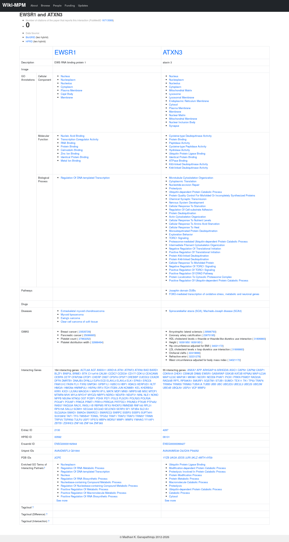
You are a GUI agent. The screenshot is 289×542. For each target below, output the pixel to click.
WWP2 (129, 419)
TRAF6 (259, 380)
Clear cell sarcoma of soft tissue (79, 321)
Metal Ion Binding (71, 160)
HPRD (29, 41)
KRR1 (57, 391)
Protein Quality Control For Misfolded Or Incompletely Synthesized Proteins (212, 195)
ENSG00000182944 (65, 444)
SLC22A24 (60, 412)
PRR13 (99, 402)
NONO (154, 395)
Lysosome (175, 94)
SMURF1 (198, 380)
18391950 (184, 342)
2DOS (181, 457)
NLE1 (147, 395)
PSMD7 (245, 377)
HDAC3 (132, 384)
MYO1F (82, 395)
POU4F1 (59, 402)
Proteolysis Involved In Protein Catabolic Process (197, 471)
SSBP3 (136, 412)
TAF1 (69, 416)
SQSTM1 (209, 380)
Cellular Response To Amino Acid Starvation (194, 224)
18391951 (196, 342)
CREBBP (133, 377)
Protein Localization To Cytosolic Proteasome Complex (200, 277)
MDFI (117, 391)
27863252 (84, 338)
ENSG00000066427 (174, 444)
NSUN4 (66, 398)
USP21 (187, 387)
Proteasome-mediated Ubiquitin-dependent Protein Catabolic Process (208, 241)
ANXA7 (191, 370)
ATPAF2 (129, 370)
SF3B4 (135, 409)
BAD (146, 370)
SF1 (128, 409)
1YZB (166, 457)
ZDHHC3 (68, 423)
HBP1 (124, 384)
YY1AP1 (149, 419)
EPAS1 (138, 380)
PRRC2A (108, 402)
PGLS (114, 398)
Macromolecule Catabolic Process (188, 482)
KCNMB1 (129, 387)
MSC (145, 391)
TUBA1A (197, 384)
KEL (137, 387)
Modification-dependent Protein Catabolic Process (197, 468)
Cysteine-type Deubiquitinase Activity (190, 136)
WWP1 (120, 419)
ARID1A (112, 370)
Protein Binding (69, 146)
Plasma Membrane (71, 90)
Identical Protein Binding (74, 157)
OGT (83, 398)
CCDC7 (112, 373)
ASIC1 (233, 370)
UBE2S (248, 384)
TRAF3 (130, 416)
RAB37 (58, 405)
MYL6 (74, 395)
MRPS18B (135, 391)
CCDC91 (122, 373)
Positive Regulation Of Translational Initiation (194, 252)
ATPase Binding (178, 160)
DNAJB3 (78, 380)
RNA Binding (68, 143)
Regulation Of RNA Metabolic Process (82, 468)
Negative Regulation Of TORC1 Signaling (192, 266)
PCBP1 (91, 398)
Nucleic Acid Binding (72, 136)
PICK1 (229, 377)
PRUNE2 (132, 402)
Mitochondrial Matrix (180, 90)
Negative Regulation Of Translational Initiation (195, 248)
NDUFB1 (121, 395)
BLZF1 (58, 373)
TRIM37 (139, 416)
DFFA (57, 380)
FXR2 (83, 384)
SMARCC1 (93, 412)
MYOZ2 (92, 395)
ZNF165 (78, 423)
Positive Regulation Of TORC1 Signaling (192, 270)
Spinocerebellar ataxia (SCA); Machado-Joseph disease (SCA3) (205, 311)
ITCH (106, 387)
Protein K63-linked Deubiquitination (189, 255)
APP (199, 370)
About (34, 5)
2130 (57, 430)
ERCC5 (147, 380)
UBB (213, 384)
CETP (67, 377)
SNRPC (117, 412)
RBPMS (99, 405)
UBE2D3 (228, 384)
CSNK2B (188, 373)
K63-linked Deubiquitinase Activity (188, 164)
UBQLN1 (177, 387)
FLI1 (76, 384)
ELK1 (130, 380)
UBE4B (167, 387)
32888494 (97, 342)
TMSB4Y (84, 416)
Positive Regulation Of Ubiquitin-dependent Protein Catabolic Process (208, 280)
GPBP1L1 (104, 384)
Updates (83, 5)
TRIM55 (177, 384)
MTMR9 (59, 395)
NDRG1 (110, 395)
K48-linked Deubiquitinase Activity (188, 167)
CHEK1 (178, 373)
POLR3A (146, 398)
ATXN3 (172, 51)
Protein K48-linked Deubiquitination (189, 259)
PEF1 (107, 398)
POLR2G (135, 398)
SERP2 (120, 409)
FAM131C (60, 384)
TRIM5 (149, 416)
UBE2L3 (238, 384)
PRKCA (80, 402)
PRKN (236, 377)
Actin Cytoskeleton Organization (187, 216)
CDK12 (141, 373)
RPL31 (148, 405)
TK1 (245, 380)
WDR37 (111, 419)
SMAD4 (81, 412)
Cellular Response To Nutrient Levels (190, 220)
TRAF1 (113, 416)
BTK (84, 373)
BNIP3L (67, 373)
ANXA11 (102, 370)
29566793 (209, 331)
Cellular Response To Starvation (187, 206)
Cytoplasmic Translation (182, 181)
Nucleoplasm (68, 79)
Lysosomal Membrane (181, 97)
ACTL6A (85, 370)
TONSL (94, 416)
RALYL (78, 405)
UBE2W (257, 384)
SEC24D (99, 409)
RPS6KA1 (186, 380)
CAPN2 (251, 370)
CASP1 (260, 370)
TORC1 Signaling (179, 238)
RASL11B (88, 405)
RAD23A (68, 405)
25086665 (89, 335)
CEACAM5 (151, 373)
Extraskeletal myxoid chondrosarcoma (82, 311)
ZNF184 (88, 423)
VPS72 (94, 419)
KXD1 (65, 391)
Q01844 (75, 450)
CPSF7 (123, 377)
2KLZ (194, 457)
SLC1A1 (144, 409)
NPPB (58, 398)
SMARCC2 (106, 412)
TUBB (206, 384)
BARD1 (154, 370)
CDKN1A (168, 373)
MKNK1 (192, 377)
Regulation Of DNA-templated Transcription (85, 177)
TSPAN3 (68, 419)
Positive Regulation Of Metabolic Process (84, 489)
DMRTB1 (67, 380)
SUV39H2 (60, 416)
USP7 (86, 419)
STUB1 (219, 380)
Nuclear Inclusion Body (182, 122)
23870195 (208, 335)
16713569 (107, 20)
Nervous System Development (186, 202)
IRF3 (100, 387)
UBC (219, 384)
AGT (93, 370)
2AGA (173, 457)
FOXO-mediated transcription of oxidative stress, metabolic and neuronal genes (214, 294)
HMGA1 (59, 387)
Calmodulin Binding (72, 150)
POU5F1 (70, 402)
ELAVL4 (121, 380)
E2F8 (97, 380)
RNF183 (138, 405)
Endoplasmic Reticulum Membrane (189, 101)
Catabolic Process (179, 493)
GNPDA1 (92, 384)
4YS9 (209, 457)
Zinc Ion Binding (70, 153)
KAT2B (239, 373)
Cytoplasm (67, 87)
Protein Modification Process (185, 475)
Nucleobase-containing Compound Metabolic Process (91, 482)
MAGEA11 (85, 391)
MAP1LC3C (169, 377)
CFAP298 (77, 377)
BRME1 (77, 373)
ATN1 (120, 370)
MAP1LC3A (259, 373)
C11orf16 (93, 373)
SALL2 (69, 409)
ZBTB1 (58, 423)
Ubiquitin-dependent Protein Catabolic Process (195, 192)
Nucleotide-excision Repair (184, 185)
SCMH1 (78, 409)
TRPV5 (58, 419)
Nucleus (65, 76)
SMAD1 (71, 412)
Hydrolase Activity (179, 150)
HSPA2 (92, 387)
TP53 (252, 380)
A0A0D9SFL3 (62, 450)
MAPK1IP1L (99, 391)
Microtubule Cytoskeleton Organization (191, 177)
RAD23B (168, 380)
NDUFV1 (131, 395)
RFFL (176, 380)
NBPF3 (101, 395)
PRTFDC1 (120, 402)
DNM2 (197, 373)
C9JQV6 (184, 450)
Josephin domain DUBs (182, 290)
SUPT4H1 (146, 412)
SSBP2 (126, 412)
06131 (166, 437)
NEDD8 (211, 377)
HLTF (153, 384)
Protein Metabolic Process (184, 478)
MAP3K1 (182, 377)
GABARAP (218, 373)
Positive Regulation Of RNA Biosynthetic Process (89, 496)
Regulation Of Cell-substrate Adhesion (191, 209)
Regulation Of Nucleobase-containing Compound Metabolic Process (99, 485)
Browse (45, 5)
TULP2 (78, 419)
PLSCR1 (124, 398)
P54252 (194, 450)
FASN (69, 384)
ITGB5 (113, 387)
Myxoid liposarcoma (72, 314)
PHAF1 (220, 377)
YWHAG (139, 419)
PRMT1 (89, 402)
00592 (57, 437)
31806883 (259, 338)
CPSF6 (114, 377)
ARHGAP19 (209, 370)
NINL (140, 395)
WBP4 (102, 419)
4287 (165, 430)
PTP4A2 (151, 402)
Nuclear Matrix (177, 115)
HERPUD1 (143, 384)
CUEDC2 (144, 377)
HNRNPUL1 (80, 387)
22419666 (194, 353)
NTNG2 (76, 398)
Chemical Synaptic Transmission (187, 199)
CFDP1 (87, 377)
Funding (70, 5)
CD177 (132, 373)
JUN (120, 387)
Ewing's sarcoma (70, 318)
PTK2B (142, 402)
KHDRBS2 (147, 387)
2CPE (57, 457)
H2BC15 (115, 384)
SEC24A (88, 409)
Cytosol (173, 104)
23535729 (84, 331)
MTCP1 (153, 391)
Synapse (174, 126)
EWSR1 (65, 51)
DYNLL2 (88, 380)
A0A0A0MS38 (171, 450)
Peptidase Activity (179, 143)
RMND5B (127, 405)
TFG (75, 416)
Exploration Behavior (181, 234)
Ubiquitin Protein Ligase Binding (187, 153)
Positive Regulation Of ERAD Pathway (191, 273)
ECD (103, 380)
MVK (67, 395)
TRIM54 (167, 384)
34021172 (217, 346)
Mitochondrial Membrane (183, 118)
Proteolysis (175, 188)
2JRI (188, 457)
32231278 (194, 356)
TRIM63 (186, 384)
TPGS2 (103, 416)
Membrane (67, 97)
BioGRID (30, 37)
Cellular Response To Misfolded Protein (191, 263)
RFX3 (107, 405)
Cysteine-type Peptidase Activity (187, 146)
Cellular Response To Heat (184, 227)
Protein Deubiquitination (182, 213)
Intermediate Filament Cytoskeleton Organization (197, 245)
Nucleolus (66, 83)
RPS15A (59, 409)
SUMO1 (229, 380)
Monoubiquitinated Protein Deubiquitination (193, 231)
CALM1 (103, 373)
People (57, 5)
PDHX (99, 398)
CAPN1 (242, 370)
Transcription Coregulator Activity (79, 139)
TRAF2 (122, 416)
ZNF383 (98, 423)
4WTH (201, 457)
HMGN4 (68, 387)
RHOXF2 (117, 405)
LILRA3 (73, 391)
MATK (110, 391)
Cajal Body (67, 94)
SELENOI (110, 409)
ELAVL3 (111, 380)
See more (61, 500)
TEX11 (238, 380)
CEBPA (58, 377)
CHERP (96, 377)
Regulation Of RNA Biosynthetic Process (84, 478)
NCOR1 (201, 377)
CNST (105, 377)
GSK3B (229, 373)
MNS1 (125, 391)
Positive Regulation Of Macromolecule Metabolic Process (93, 493)
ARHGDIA (223, 370)
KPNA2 (247, 373)
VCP (194, 387)
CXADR (154, 377)
